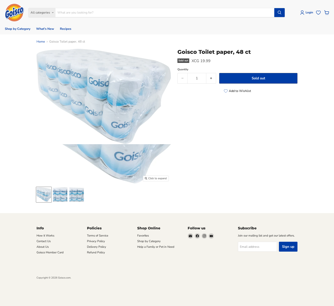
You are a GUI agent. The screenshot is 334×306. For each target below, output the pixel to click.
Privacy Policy (96, 241)
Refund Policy (96, 252)
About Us (43, 247)
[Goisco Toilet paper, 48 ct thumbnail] (43, 194)
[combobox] (164, 12)
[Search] (279, 12)
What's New (45, 29)
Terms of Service (97, 235)
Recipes (65, 29)
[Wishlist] (318, 12)
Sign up (288, 246)
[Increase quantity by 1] (211, 78)
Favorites (143, 235)
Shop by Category (17, 29)
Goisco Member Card (50, 252)
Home (41, 41)
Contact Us (44, 241)
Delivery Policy (96, 247)
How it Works (45, 235)
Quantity (182, 69)
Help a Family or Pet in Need (155, 247)
